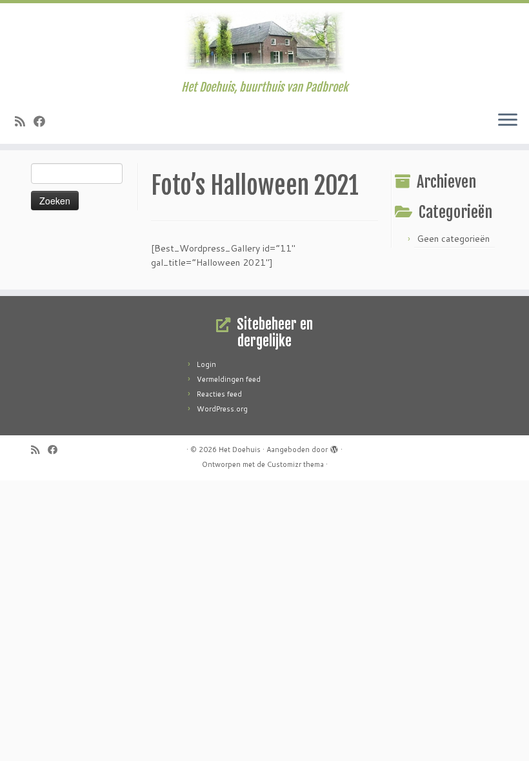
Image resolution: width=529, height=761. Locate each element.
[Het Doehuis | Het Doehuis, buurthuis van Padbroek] (264, 42)
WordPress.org (222, 409)
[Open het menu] (507, 120)
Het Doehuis (240, 449)
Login (206, 364)
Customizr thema (295, 464)
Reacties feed (219, 394)
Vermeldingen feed (229, 379)
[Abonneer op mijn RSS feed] (24, 121)
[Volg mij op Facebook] (44, 121)
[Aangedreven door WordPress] (334, 446)
